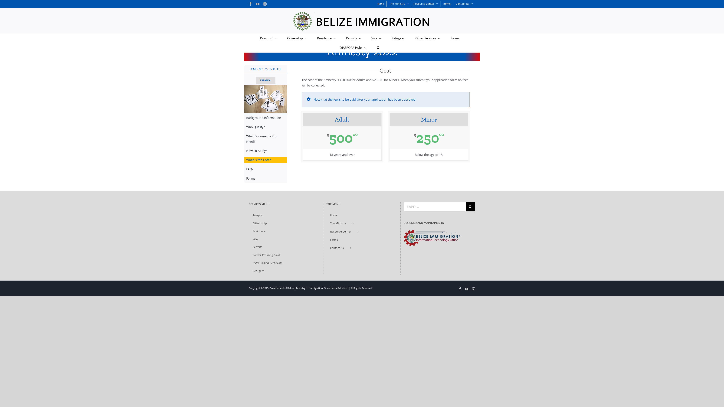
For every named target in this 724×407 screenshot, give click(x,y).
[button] (378, 47)
